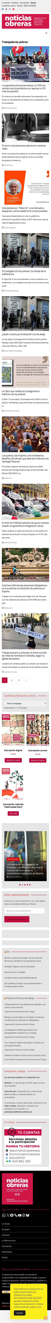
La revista (6, 2)
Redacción (8, 478)
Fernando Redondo (11, 291)
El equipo (6, 1229)
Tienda (19, 5)
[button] (20, 884)
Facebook (3, 9)
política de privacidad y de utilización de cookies (25, 1293)
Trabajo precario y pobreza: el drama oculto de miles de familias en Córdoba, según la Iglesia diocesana (24, 656)
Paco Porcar (8, 165)
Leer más (13, 813)
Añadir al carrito (13, 760)
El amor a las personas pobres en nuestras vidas (24, 147)
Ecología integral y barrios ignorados (19, 966)
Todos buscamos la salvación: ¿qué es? (25, 871)
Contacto (15, 2)
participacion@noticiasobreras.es (18, 1112)
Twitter (6, 9)
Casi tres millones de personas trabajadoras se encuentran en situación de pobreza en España (24, 588)
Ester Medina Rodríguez (13, 351)
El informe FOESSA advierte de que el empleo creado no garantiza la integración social (25, 524)
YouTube (13, 9)
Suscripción (24, 2)
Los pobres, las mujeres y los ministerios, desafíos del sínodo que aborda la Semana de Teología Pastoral (25, 458)
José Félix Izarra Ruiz (11, 411)
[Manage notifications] (46, 1318)
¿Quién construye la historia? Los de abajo (23, 334)
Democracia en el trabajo (14, 972)
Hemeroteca (7, 1252)
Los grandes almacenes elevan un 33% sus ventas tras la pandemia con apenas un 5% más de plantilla (24, 88)
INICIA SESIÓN (30, 5)
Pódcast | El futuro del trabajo (20, 998)
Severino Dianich (15, 877)
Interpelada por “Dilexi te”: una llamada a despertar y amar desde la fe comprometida (24, 209)
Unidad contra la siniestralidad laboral (20, 978)
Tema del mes (10, 1091)
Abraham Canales (10, 672)
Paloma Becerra (10, 228)
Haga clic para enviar (17, 919)
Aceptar (19, 1313)
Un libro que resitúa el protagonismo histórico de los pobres (21, 392)
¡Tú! (8, 951)
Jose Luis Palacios (10, 108)
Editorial (7, 1083)
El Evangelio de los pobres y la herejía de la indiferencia (24, 272)
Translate (23, 708)
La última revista (8, 5)
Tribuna (11, 865)
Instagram (10, 9)
